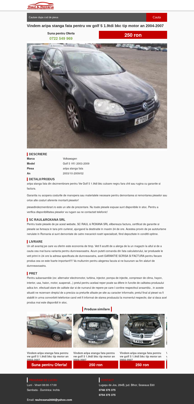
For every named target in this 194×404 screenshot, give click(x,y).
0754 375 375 (107, 395)
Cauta (157, 17)
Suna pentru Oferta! (49, 364)
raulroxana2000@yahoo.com (53, 400)
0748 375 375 (107, 390)
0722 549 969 (61, 38)
